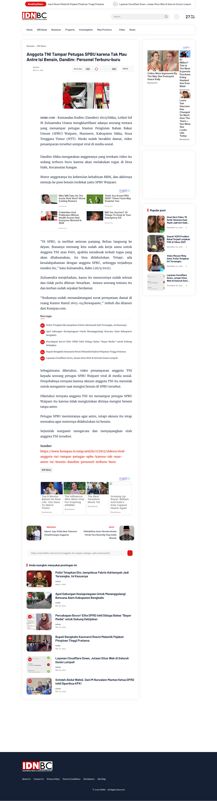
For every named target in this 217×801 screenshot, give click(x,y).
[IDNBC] (34, 19)
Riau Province (104, 29)
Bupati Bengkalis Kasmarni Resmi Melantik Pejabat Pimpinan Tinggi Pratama (86, 351)
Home (30, 29)
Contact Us (39, 779)
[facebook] (174, 779)
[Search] (166, 17)
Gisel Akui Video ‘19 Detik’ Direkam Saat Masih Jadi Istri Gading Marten (178, 220)
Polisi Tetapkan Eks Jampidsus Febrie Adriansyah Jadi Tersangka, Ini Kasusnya (86, 325)
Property (70, 29)
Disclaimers (89, 779)
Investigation (86, 29)
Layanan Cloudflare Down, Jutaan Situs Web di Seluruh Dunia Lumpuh (124, 4)
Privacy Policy (53, 779)
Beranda (30, 46)
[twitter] (179, 779)
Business (56, 29)
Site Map (102, 779)
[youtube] (193, 779)
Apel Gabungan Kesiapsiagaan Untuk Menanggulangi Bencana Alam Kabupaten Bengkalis (89, 333)
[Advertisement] (169, 174)
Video (122, 29)
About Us (26, 779)
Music (132, 29)
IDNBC (103, 790)
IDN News (42, 29)
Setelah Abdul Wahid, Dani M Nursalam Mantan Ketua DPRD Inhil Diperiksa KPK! (94, 681)
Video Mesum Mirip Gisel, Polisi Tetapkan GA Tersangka (178, 258)
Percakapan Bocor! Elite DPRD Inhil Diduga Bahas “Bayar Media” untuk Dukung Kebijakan (89, 343)
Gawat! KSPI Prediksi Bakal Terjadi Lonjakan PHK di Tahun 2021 (178, 239)
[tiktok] (188, 779)
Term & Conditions (71, 779)
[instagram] (184, 779)
